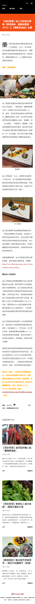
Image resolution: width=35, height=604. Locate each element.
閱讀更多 (30, 471)
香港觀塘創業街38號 (12, 408)
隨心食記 (12, 8)
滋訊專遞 (9, 405)
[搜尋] (27, 3)
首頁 (3, 8)
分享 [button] (29, 405)
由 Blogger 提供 (19, 594)
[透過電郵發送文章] (14, 405)
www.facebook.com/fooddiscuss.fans (17, 392)
